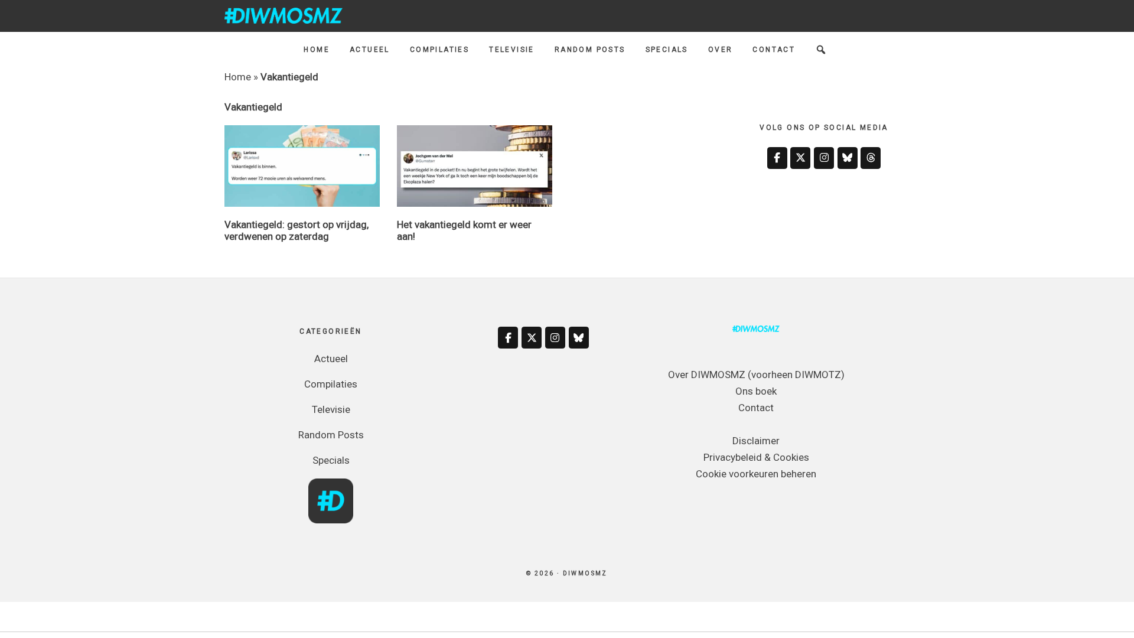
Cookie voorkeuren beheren (756, 474)
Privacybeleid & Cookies (756, 457)
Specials (331, 460)
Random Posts (331, 435)
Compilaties (330, 384)
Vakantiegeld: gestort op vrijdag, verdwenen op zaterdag (296, 230)
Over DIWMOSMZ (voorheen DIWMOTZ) (756, 374)
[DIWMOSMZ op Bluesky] (848, 158)
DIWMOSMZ (283, 15)
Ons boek (756, 391)
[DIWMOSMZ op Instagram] (824, 158)
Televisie (331, 409)
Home (237, 77)
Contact (756, 408)
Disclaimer (756, 441)
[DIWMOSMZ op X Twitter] (800, 158)
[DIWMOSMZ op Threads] (871, 158)
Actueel (331, 358)
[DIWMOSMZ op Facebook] (777, 158)
